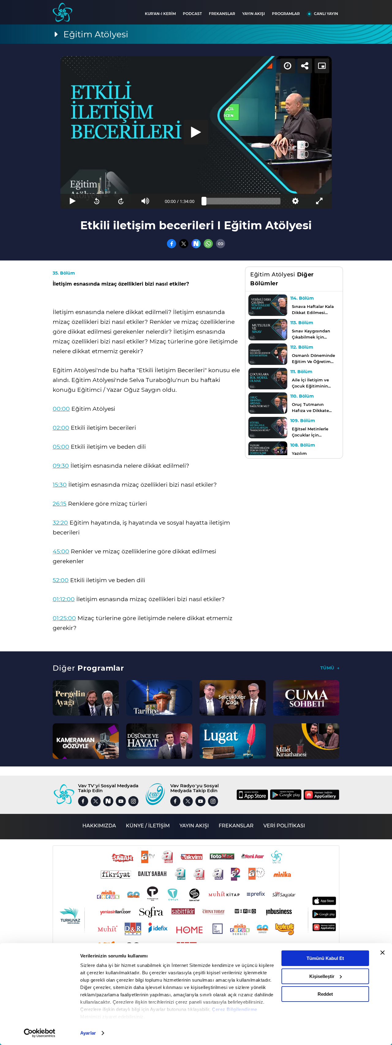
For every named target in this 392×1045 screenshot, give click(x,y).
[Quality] (295, 201)
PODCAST (192, 13)
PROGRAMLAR (286, 13)
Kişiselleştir (321, 976)
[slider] (242, 201)
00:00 (61, 408)
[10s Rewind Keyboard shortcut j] (97, 201)
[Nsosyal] (196, 243)
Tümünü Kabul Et (325, 958)
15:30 (60, 484)
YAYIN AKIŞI (253, 13)
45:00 (61, 551)
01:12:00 (64, 599)
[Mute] (145, 201)
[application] (196, 132)
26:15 (59, 503)
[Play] (196, 132)
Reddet (325, 994)
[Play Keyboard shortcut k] (72, 201)
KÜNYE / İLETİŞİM (148, 826)
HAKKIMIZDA (99, 826)
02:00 (61, 427)
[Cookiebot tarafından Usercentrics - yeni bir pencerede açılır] (39, 1033)
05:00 (61, 446)
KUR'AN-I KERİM (160, 13)
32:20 (60, 522)
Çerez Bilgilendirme (234, 1009)
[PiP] (322, 65)
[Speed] (287, 65)
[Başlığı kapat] (382, 952)
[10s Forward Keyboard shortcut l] (121, 201)
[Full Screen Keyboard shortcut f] (319, 201)
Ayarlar (88, 1033)
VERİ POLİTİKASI (284, 826)
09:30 (61, 465)
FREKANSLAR (222, 13)
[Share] (304, 65)
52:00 (61, 580)
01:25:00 (64, 618)
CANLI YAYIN (326, 13)
